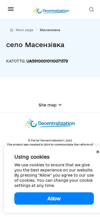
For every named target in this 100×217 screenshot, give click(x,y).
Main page (24, 30)
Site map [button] (47, 105)
